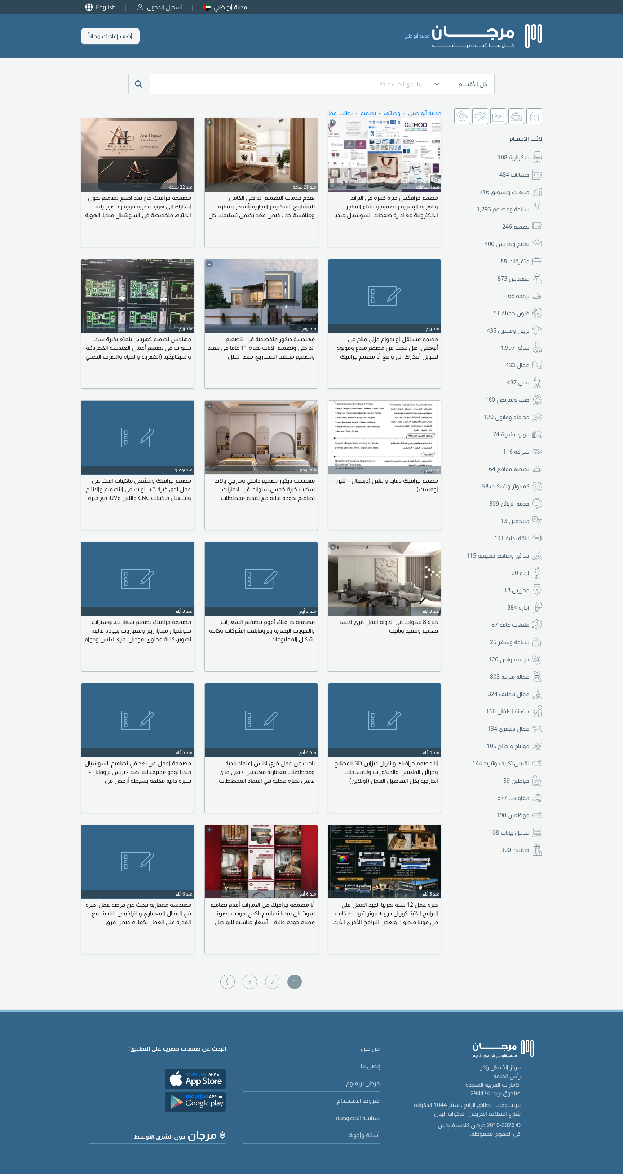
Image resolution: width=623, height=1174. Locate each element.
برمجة (518, 296)
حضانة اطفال (507, 711)
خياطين (514, 780)
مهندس (513, 278)
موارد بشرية (511, 434)
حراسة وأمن (509, 659)
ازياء (520, 573)
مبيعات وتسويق (504, 192)
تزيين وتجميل (508, 330)
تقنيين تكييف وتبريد (500, 763)
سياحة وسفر (509, 642)
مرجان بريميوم (363, 1083)
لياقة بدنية (511, 538)
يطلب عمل (339, 113)
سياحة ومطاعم (503, 209)
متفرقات (514, 261)
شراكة (516, 452)
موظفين (512, 815)
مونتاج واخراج (508, 746)
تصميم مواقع (509, 469)
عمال (517, 365)
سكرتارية (513, 157)
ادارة (518, 607)
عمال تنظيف (508, 694)
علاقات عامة (510, 625)
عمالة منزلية (509, 677)
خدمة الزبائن (509, 503)
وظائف (392, 113)
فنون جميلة (511, 313)
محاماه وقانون (506, 417)
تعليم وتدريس (507, 244)
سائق (514, 348)
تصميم (515, 226)
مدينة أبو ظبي (230, 7)
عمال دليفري (508, 729)
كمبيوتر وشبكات (505, 486)
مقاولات (513, 798)
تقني (518, 382)
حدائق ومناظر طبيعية (498, 555)
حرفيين (515, 850)
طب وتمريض (507, 400)
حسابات (514, 175)
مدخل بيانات (509, 832)
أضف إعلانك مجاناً (110, 36)
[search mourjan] (139, 84)
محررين (516, 590)
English (106, 7)
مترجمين (515, 521)
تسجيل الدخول (164, 7)
